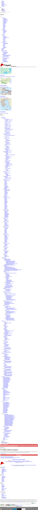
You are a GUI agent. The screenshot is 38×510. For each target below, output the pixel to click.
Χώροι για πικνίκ (7, 354)
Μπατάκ (6, 235)
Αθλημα (4, 349)
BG (3, 474)
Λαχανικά (7, 278)
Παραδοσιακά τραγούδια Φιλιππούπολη (9, 419)
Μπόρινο (6, 231)
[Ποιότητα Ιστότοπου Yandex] (19, 505)
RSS (3, 439)
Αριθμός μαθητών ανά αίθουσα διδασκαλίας (11, 309)
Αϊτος (5, 181)
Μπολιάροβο (6, 245)
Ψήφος (4, 33)
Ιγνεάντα (7, 159)
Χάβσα (5, 137)
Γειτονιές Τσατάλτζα (8, 177)
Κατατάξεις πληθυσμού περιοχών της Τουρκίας (11, 263)
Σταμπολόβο (6, 211)
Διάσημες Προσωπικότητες (8, 352)
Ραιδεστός (4, 118)
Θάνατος (6, 294)
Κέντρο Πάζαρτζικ (7, 234)
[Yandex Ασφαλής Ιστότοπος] (7, 505)
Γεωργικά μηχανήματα (7, 282)
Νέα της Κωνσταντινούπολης (6, 404)
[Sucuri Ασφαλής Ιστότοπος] (12, 505)
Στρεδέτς (6, 182)
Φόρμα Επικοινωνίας (20, 501)
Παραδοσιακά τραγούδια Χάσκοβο (9, 420)
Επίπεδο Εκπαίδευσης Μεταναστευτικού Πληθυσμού (11, 270)
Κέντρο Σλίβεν (6, 218)
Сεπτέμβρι (6, 240)
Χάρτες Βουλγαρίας (5, 52)
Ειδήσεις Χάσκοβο (5, 407)
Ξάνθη (4, 27)
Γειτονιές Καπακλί (8, 126)
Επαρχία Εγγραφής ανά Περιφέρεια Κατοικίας (10, 268)
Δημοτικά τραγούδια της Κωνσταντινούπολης (10, 417)
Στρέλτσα (6, 237)
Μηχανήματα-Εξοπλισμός (6, 394)
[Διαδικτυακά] (5, 73)
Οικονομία (4, 31)
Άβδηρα (6, 248)
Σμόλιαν (4, 25)
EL (4, 467)
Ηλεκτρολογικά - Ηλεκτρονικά (7, 392)
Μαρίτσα (6, 205)
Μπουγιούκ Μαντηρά (8, 156)
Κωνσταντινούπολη (5, 20)
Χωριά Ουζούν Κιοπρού (9, 150)
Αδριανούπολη (5, 18)
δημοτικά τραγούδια (4, 50)
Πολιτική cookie (5, 61)
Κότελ (5, 219)
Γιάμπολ (4, 242)
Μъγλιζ (6, 194)
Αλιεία (5, 272)
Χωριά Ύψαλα (8, 140)
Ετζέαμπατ (6, 172)
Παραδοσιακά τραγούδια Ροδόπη (9, 425)
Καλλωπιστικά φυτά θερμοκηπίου (10, 281)
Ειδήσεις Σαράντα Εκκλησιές (6, 403)
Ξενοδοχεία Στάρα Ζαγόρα (6, 381)
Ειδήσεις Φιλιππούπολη (6, 406)
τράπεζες (6, 340)
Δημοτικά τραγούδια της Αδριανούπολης (9, 415)
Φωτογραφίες (3, 6)
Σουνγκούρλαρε (7, 186)
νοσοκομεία (6, 341)
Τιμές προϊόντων (7, 284)
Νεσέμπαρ (6, 184)
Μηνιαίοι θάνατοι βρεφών (9, 297)
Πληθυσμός (4, 30)
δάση (5, 363)
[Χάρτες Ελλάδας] (5, 110)
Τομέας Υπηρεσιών (7, 339)
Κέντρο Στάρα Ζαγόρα (7, 189)
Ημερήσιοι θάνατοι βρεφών (9, 296)
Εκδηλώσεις (4, 47)
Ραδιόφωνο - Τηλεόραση (8, 347)
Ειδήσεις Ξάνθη (5, 411)
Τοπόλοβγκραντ (6, 213)
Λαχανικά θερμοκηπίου (9, 280)
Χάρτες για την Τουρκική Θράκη (4, 97)
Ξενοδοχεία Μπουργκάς (6, 380)
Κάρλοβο (6, 202)
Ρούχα (4, 46)
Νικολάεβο (6, 191)
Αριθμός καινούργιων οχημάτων (10, 319)
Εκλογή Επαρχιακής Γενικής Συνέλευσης (9, 303)
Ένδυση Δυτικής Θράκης (8, 370)
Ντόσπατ (6, 229)
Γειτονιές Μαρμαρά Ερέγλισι (9, 129)
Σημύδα (6, 198)
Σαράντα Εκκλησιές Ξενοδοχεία (7, 378)
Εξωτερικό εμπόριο (7, 271)
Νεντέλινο (6, 233)
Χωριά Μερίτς (8, 147)
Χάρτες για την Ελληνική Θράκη (4, 113)
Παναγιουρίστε (6, 238)
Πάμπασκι (6, 155)
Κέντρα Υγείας (6, 342)
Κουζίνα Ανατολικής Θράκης (8, 366)
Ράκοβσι (6, 206)
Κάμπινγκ (6, 355)
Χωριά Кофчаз (8, 161)
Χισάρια (6, 200)
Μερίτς (5, 145)
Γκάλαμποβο (6, 193)
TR (3, 467)
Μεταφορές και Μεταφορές (6, 398)
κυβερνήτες (6, 334)
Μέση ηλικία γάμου (8, 313)
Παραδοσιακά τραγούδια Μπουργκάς (9, 418)
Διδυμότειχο (6, 251)
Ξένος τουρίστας (8, 290)
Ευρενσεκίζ (7, 164)
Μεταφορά (4, 39)
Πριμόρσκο (6, 185)
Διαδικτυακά (4, 53)
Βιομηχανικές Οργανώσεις (6, 397)
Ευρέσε (7, 174)
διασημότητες (4, 41)
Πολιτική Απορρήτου (7, 436)
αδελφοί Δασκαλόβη (7, 190)
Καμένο (6, 183)
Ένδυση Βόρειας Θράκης (8, 369)
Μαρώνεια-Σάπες (7, 256)
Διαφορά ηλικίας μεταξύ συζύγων (10, 311)
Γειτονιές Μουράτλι (8, 130)
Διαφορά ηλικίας (8, 316)
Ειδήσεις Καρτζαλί (5, 408)
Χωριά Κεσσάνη (8, 143)
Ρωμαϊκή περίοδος (7, 358)
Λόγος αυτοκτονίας (8, 298)
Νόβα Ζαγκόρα (6, 220)
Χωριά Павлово (8, 166)
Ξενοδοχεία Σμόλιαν (5, 384)
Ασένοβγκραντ (6, 209)
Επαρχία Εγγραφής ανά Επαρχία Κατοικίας (10, 267)
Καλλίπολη (6, 173)
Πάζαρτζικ (4, 26)
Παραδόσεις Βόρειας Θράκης (8, 372)
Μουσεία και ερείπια (7, 291)
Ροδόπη (6, 207)
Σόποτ (5, 208)
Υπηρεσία (4, 393)
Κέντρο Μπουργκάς (7, 180)
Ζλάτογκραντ (6, 228)
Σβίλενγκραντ (6, 215)
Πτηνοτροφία (7, 274)
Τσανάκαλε (4, 171)
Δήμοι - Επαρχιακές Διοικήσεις (9, 457)
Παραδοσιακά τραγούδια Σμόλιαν (9, 422)
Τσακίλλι (7, 169)
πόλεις (2, 17)
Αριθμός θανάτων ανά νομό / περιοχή (10, 295)
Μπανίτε (6, 230)
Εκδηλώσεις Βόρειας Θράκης (8, 375)
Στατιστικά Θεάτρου (8, 306)
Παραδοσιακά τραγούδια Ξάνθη (8, 424)
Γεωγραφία (4, 36)
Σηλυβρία (6, 178)
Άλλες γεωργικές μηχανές (9, 283)
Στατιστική (3, 1)
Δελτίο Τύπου (5, 390)
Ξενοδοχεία (3, 3)
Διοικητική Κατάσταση (6, 37)
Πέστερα (6, 239)
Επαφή (2, 62)
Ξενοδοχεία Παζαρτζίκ (6, 385)
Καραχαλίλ (7, 157)
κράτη (5, 324)
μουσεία (4, 44)
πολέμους (6, 323)
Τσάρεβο (6, 188)
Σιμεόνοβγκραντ (7, 216)
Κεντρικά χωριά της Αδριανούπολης (10, 135)
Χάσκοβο (4, 23)
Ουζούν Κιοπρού (7, 149)
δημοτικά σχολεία (7, 331)
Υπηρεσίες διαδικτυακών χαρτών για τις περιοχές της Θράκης (7, 76)
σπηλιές (6, 364)
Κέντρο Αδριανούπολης (7, 134)
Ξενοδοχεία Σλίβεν (5, 383)
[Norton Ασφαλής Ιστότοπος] (2, 505)
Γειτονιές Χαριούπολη (9, 125)
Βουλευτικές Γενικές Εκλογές (8, 301)
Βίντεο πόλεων (6, 434)
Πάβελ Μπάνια (6, 195)
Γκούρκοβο (6, 192)
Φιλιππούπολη (15, 461)
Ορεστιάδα (6, 252)
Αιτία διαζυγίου (8, 314)
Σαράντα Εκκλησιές (5, 19)
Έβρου (4, 28)
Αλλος (4, 34)
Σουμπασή (7, 146)
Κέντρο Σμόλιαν (7, 227)
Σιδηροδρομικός (7, 346)
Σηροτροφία (7, 275)
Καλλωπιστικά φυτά (8, 279)
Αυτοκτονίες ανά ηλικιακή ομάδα (10, 299)
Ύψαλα (5, 138)
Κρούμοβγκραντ (7, 225)
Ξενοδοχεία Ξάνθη (5, 386)
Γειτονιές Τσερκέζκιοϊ (8, 121)
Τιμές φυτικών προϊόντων (9, 285)
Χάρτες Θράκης (5, 51)
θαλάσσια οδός (6, 345)
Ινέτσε (7, 152)
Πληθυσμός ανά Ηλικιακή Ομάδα (9, 264)
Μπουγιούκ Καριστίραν (9, 163)
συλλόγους (6, 350)
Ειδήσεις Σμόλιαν (5, 409)
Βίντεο (4, 432)
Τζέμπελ (6, 222)
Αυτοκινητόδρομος (7, 344)
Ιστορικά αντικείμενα (5, 43)
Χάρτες (3, 5)
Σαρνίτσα (6, 241)
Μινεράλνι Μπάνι (7, 214)
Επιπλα (4, 395)
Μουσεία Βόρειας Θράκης (8, 361)
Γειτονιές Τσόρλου (8, 122)
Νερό (5, 326)
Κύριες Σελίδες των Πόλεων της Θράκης (19, 459)
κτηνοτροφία (6, 273)
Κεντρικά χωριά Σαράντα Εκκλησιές (10, 154)
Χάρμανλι (6, 212)
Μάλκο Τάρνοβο (7, 187)
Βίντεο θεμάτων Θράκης (6, 57)
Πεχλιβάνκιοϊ (6, 165)
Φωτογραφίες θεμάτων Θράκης (8, 430)
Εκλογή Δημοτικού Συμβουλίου (8, 302)
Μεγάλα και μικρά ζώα (9, 276)
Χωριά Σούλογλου (8, 148)
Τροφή (4, 399)
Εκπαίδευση (6, 307)
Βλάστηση (6, 327)
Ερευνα (4, 437)
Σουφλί (5, 253)
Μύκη (5, 249)
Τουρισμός (4, 32)
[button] (0, 509)
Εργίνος (6, 123)
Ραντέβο (6, 196)
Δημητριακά (7, 277)
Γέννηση (6, 293)
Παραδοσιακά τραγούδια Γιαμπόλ (9, 423)
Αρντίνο (6, 223)
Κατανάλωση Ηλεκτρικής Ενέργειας (9, 286)
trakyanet (9, 499)
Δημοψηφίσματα (7, 304)
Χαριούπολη (6, 124)
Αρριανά (6, 255)
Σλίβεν (21, 461)
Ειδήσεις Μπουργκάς (5, 405)
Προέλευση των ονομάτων (8, 322)
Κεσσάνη (6, 141)
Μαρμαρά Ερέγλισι (7, 128)
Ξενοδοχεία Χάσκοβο (5, 382)
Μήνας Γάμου (8, 310)
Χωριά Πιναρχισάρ (8, 168)
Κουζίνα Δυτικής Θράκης (8, 367)
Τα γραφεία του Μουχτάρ (8, 335)
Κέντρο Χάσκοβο (7, 210)
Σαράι (5, 131)
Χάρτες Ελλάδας (2, 111)
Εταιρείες (3, 4)
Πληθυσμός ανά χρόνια (7, 259)
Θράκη (2, 2)
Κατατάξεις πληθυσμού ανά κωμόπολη (10, 261)
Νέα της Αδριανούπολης (6, 402)
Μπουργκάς (4, 21)
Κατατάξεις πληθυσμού (7, 260)
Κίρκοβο (6, 224)
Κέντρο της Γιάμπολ (7, 243)
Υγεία (4, 396)
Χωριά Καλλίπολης (8, 175)
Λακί (5, 204)
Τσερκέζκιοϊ (6, 120)
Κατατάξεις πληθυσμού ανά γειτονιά (10, 262)
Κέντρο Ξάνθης (6, 247)
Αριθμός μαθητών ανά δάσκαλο (10, 308)
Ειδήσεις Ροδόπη (5, 412)
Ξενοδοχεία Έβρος (5, 387)
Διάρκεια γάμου (8, 315)
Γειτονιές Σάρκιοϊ (7, 132)
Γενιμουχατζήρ (8, 142)
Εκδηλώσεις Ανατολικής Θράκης (9, 374)
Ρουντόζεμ (6, 232)
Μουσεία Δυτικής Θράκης (8, 362)
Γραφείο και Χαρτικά (5, 391)
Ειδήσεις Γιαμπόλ (5, 410)
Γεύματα (4, 45)
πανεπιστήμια (6, 329)
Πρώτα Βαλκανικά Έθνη (8, 357)
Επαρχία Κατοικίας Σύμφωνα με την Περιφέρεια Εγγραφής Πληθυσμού (13, 269)
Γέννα (7, 167)
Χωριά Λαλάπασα (8, 144)
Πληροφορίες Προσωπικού (8, 292)
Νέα (2, 49)
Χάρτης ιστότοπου (4, 495)
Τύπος (4, 40)
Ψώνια (4, 389)
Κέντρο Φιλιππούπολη (7, 197)
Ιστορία (4, 35)
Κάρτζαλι (4, 221)
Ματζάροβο (6, 217)
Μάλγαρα (6, 127)
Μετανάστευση (5, 265)
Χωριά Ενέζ (7, 136)
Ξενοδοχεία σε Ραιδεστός (6, 377)
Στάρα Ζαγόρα (11, 461)
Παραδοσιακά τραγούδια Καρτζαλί (9, 421)
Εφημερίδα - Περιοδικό (7, 348)
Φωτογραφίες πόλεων (5, 56)
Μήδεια (7, 170)
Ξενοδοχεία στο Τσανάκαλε (6, 379)
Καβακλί (7, 153)
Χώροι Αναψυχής (5, 353)
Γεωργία (6, 337)
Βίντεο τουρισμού (5, 58)
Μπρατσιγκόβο (6, 236)
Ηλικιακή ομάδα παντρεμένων (9, 312)
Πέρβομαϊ (6, 199)
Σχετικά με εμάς (4, 59)
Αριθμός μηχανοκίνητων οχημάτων (10, 318)
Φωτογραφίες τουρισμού (6, 55)
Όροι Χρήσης (4, 60)
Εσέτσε (7, 139)
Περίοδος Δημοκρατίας (7, 359)
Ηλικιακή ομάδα (8, 317)
